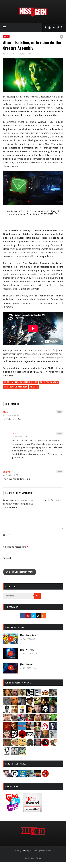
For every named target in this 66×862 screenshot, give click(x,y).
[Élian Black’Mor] (37, 703)
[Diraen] (30, 703)
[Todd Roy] (37, 745)
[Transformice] (53, 745)
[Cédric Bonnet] (7, 703)
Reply (59, 412)
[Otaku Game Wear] (45, 776)
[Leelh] (45, 720)
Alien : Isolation (21, 382)
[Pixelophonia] (53, 737)
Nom (6, 535)
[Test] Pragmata (27, 649)
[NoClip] (22, 737)
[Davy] (14, 703)
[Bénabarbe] (37, 695)
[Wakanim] (14, 753)
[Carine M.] (53, 695)
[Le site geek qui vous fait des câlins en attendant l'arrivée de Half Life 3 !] (33, 16)
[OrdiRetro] (37, 776)
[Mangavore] (22, 728)
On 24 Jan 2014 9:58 (12, 53)
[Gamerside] (14, 776)
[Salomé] (14, 745)
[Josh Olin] (7, 720)
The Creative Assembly (15, 387)
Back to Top (32, 858)
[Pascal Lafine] (37, 737)
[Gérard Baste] (30, 712)
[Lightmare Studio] (53, 720)
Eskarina (6, 471)
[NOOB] (30, 737)
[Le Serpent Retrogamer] (30, 776)
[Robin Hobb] (7, 745)
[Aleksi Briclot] (7, 695)
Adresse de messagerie (15, 546)
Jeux (6, 37)
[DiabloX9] (22, 703)
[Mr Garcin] (53, 728)
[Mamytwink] (14, 728)
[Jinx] (45, 712)
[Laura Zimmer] (30, 720)
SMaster (28, 53)
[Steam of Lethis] (30, 745)
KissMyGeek (28, 850)
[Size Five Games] (22, 745)
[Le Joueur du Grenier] (37, 720)
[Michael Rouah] (45, 728)
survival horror (49, 382)
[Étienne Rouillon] (45, 703)
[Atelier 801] (30, 695)
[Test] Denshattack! (28, 635)
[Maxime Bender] (30, 728)
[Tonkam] (45, 745)
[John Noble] (53, 712)
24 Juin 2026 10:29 (28, 653)
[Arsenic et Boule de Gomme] (22, 695)
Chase (5, 412)
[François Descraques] (7, 712)
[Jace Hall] (37, 712)
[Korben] (14, 720)
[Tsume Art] (7, 753)
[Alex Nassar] (14, 695)
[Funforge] (22, 712)
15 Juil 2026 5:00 (27, 639)
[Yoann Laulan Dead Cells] (22, 720)
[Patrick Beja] (45, 737)
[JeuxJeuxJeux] (22, 776)
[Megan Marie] (37, 728)
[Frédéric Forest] (14, 712)
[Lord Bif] (7, 728)
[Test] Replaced (26, 664)
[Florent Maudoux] (53, 703)
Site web (7, 558)
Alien (7, 382)
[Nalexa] (7, 737)
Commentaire (10, 507)
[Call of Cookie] (45, 695)
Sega (35, 382)
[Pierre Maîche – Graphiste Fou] (7, 776)
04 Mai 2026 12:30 (28, 668)
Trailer (34, 387)
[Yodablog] (22, 753)
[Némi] (14, 737)
